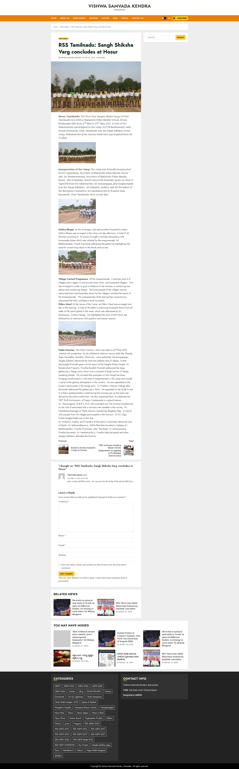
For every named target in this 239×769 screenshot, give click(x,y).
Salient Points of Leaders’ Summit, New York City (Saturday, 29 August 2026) (106, 638)
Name (62, 535)
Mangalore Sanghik (63, 707)
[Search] (169, 18)
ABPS (57, 686)
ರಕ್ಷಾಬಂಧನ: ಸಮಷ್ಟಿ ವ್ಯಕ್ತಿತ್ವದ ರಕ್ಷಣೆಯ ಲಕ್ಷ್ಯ (62, 658)
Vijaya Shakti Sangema (96, 750)
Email (62, 545)
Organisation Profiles (93, 718)
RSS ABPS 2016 (80, 729)
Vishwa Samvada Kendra (119, 6)
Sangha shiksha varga (101, 745)
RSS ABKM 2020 (92, 723)
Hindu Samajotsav (94, 696)
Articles (93, 18)
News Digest (79, 18)
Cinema (108, 691)
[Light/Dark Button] (164, 18)
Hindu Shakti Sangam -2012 (66, 702)
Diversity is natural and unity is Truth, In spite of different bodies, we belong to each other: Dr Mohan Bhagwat (62, 607)
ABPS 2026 (60, 691)
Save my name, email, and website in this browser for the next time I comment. (94, 566)
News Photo (60, 718)
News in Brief (98, 712)
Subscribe (182, 18)
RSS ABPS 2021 (98, 734)
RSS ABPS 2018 (62, 734)
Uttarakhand (68, 750)
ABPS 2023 (69, 686)
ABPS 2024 (83, 686)
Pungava (77, 723)
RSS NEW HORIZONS (65, 745)
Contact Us (138, 18)
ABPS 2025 (97, 686)
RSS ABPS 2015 (62, 729)
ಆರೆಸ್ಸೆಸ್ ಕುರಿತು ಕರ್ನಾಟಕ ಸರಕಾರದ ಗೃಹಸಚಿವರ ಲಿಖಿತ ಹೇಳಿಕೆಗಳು (106, 658)
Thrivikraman (74, 475)
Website (62, 555)
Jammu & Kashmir (89, 702)
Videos (124, 18)
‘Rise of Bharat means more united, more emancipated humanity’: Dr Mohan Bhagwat (62, 638)
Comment (64, 501)
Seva (115, 18)
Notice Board (75, 718)
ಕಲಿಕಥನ (58, 755)
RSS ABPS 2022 (62, 739)
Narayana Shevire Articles (86, 707)
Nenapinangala (107, 707)
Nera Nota (59, 712)
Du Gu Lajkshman (75, 696)
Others (109, 718)
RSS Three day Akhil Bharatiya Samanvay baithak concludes (105, 607)
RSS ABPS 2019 (80, 734)
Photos (105, 18)
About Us (64, 18)
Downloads (59, 696)
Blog (81, 691)
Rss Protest (83, 745)
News (70, 712)
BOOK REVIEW (94, 691)
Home (53, 18)
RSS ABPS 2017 (98, 729)
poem (67, 723)
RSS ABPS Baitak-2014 (83, 739)
